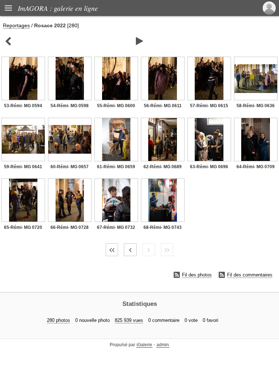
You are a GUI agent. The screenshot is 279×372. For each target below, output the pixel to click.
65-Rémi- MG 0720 (23, 227)
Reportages (16, 25)
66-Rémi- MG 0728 (69, 227)
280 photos (58, 320)
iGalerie (144, 345)
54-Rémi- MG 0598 (69, 106)
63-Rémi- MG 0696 (209, 167)
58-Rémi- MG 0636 (255, 106)
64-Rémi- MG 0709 (255, 167)
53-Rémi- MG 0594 (23, 106)
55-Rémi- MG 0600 (116, 106)
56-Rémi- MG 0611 (163, 106)
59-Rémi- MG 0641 (23, 167)
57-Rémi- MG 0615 (209, 106)
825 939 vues (129, 320)
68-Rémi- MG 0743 (162, 227)
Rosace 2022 (50, 25)
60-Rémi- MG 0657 (69, 167)
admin (163, 345)
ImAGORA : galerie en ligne (58, 8)
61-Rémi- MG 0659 (116, 167)
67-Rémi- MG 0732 (116, 227)
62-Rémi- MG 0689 (162, 167)
